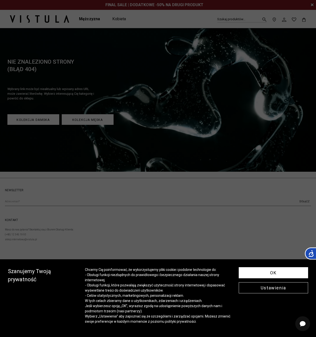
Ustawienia (273, 287)
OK (273, 272)
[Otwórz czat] (302, 323)
